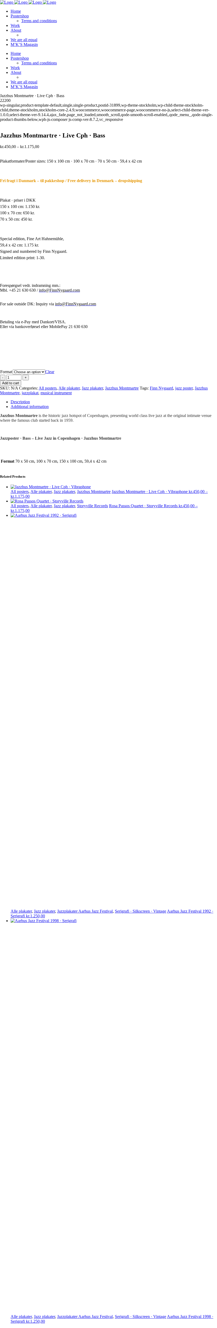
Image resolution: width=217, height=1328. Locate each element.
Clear (49, 371)
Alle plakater (69, 388)
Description (20, 402)
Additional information (30, 406)
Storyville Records (92, 506)
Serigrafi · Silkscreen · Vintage (140, 911)
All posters (48, 388)
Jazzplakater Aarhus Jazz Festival (85, 911)
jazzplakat (30, 393)
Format (6, 371)
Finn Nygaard (161, 388)
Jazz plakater (92, 388)
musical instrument (56, 393)
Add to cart (10, 383)
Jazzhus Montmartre (122, 388)
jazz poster (184, 388)
